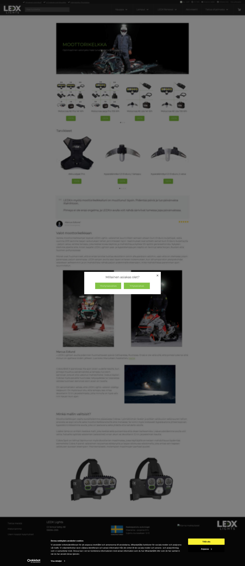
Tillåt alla (206, 542)
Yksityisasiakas (108, 285)
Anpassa (205, 549)
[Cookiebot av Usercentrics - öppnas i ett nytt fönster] (34, 561)
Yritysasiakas (137, 285)
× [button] (157, 275)
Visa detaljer (56, 561)
